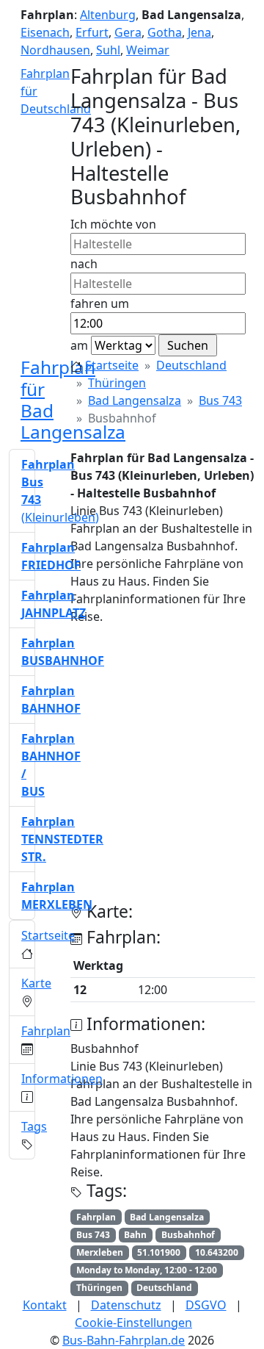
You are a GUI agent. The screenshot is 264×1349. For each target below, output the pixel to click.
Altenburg (108, 15)
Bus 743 (220, 400)
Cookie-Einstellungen (133, 1322)
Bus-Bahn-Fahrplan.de (123, 1340)
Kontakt (45, 1305)
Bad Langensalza (134, 400)
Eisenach (45, 32)
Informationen (62, 1079)
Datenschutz (126, 1305)
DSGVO (206, 1305)
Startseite (112, 365)
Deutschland (191, 365)
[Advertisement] (132, 769)
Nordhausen (55, 50)
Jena (199, 32)
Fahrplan (45, 1031)
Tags (34, 1126)
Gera (128, 32)
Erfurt (92, 32)
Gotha (164, 32)
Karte (36, 983)
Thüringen (117, 383)
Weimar (147, 50)
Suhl (108, 50)
